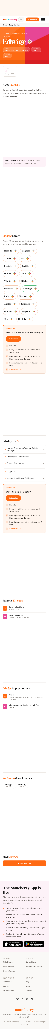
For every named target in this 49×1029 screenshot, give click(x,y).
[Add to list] (30, 41)
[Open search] (21, 19)
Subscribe (32, 19)
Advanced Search (34, 966)
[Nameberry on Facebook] (22, 999)
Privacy (28, 1022)
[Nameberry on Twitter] (17, 999)
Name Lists (31, 962)
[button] (24, 863)
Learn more (15, 369)
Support (24, 1025)
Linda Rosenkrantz (12, 33)
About (28, 986)
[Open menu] (43, 19)
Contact (30, 990)
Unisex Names (9, 971)
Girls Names (8, 962)
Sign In (6, 986)
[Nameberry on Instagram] (31, 999)
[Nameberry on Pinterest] (27, 999)
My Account (8, 990)
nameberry (24, 1009)
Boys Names (8, 966)
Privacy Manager (39, 1022)
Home (5, 25)
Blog (28, 982)
